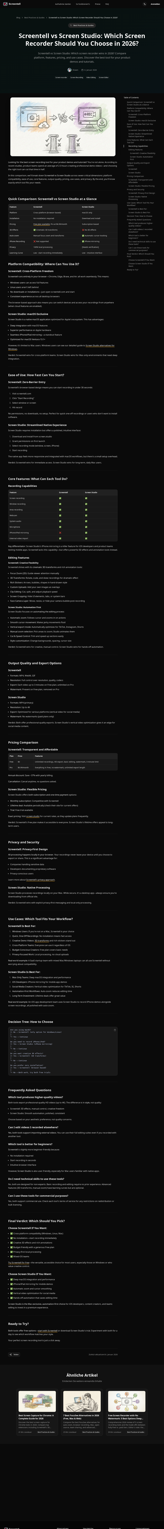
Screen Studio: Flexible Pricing (27, 789)
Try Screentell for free (18, 1262)
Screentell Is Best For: (22, 926)
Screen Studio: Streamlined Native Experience (37, 425)
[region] (62, 1051)
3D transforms (42, 940)
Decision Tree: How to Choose (30, 1022)
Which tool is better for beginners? (30, 1144)
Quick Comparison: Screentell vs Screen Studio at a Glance (52, 199)
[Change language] (145, 4)
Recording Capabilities (22, 486)
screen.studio (32, 816)
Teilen (16, 1354)
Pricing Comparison (23, 742)
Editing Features (18, 557)
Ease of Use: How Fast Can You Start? (36, 375)
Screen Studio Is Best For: (24, 972)
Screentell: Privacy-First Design (28, 849)
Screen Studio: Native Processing (29, 887)
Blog (18, 17)
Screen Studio (17, 697)
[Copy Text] (114, 1030)
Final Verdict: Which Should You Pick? (36, 1221)
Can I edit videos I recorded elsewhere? (33, 1127)
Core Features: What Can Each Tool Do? (37, 479)
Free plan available (41, 224)
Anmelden (155, 4)
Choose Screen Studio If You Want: (30, 1274)
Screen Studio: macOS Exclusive (28, 314)
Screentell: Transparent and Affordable (33, 749)
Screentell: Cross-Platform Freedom (31, 271)
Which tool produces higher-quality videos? (35, 1097)
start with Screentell (47, 1330)
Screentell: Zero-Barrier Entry (26, 382)
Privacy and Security (23, 842)
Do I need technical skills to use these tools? (36, 1179)
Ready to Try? (18, 1324)
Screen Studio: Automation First (24, 607)
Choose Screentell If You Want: (27, 1228)
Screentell (14, 670)
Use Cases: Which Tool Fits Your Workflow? (40, 919)
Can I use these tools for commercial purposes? (38, 1195)
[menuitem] (63, 4)
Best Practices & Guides (34, 17)
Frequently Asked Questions (29, 1090)
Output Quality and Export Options (34, 663)
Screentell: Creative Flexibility (23, 562)
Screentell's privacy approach (40, 879)
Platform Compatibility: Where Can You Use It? (43, 264)
